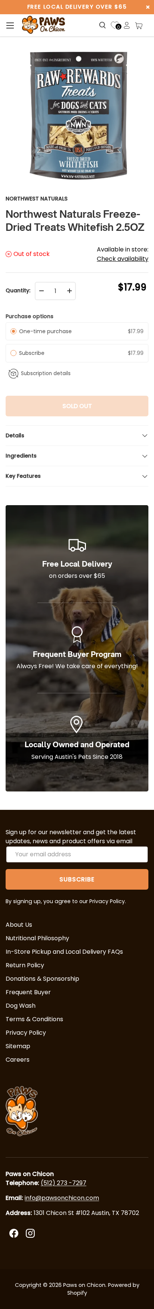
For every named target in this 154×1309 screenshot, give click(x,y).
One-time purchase (45, 331)
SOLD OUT (77, 406)
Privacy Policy (26, 1032)
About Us (19, 924)
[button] (139, 25)
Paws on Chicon (84, 1285)
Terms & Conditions (34, 1019)
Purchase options (29, 316)
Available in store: (122, 254)
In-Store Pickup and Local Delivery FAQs (64, 951)
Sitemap (18, 1046)
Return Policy (25, 965)
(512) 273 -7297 (63, 1183)
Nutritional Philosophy (37, 938)
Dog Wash (21, 1005)
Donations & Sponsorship (42, 978)
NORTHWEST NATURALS (37, 198)
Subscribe (33, 353)
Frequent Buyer (28, 992)
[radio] (13, 331)
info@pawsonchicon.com (62, 1198)
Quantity (17, 290)
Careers (18, 1059)
